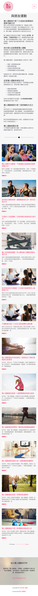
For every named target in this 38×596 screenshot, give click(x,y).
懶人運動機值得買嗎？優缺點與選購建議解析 (18, 427)
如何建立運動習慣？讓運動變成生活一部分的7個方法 (19, 201)
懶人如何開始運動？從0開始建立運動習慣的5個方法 (18, 253)
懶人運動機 (22, 591)
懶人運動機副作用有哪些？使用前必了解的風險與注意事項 (18, 358)
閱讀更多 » (4, 175)
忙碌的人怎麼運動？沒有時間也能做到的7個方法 (19, 218)
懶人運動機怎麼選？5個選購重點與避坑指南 (18, 393)
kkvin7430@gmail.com (19, 578)
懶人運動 (25, 587)
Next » (27, 544)
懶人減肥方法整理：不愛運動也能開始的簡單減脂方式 (18, 165)
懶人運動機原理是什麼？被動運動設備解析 (17, 461)
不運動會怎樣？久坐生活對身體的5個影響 (17, 324)
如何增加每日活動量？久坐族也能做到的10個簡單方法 (18, 289)
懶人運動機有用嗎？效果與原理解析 (15, 495)
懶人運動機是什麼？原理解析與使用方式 (17, 528)
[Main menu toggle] (34, 6)
